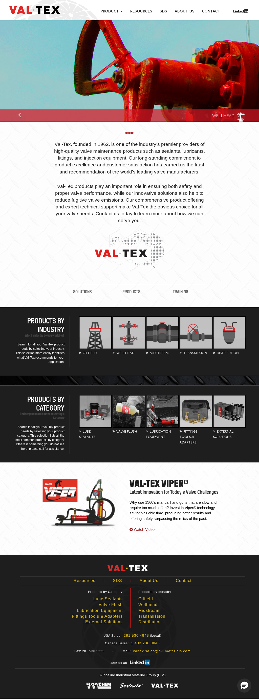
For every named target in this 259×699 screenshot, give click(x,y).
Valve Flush (111, 605)
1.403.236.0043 (145, 643)
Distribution (150, 622)
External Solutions (104, 622)
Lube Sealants (108, 599)
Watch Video (144, 529)
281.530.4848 (136, 635)
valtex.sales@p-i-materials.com (162, 651)
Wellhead (148, 605)
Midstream (148, 610)
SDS (163, 11)
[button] (244, 685)
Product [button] (110, 11)
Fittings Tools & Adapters (97, 616)
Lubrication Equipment (100, 610)
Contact (211, 11)
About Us (185, 11)
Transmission (151, 616)
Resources (141, 11)
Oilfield (145, 599)
